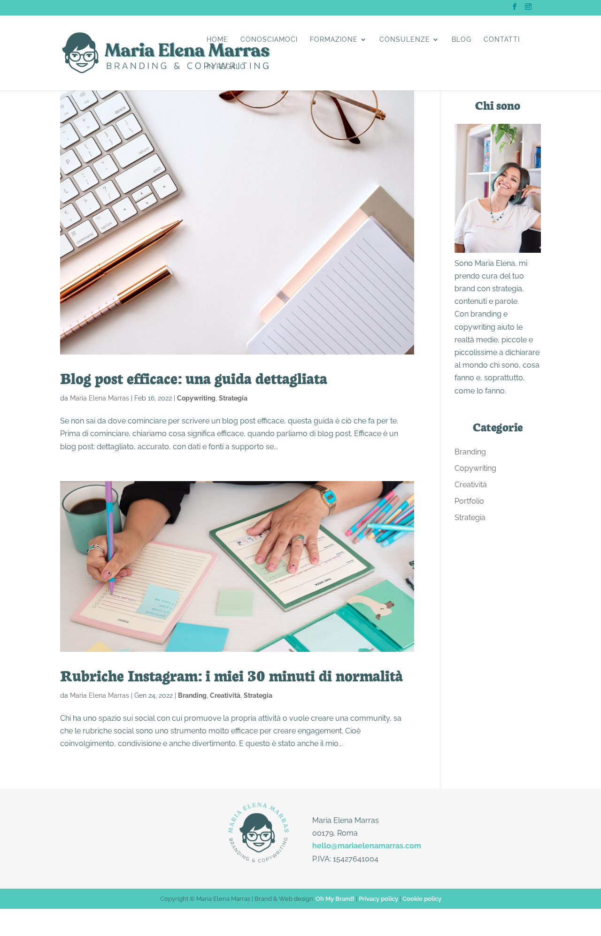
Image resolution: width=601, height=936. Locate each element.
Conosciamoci (269, 39)
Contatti (502, 39)
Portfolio (469, 501)
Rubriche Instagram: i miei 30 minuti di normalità (231, 675)
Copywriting (196, 398)
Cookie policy (421, 898)
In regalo (226, 66)
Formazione (334, 39)
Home (217, 39)
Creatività (225, 695)
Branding (192, 695)
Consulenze (404, 39)
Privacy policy (378, 898)
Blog (461, 39)
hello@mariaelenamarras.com (366, 845)
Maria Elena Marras (99, 398)
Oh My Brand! (335, 898)
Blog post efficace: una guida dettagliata (193, 377)
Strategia (233, 398)
